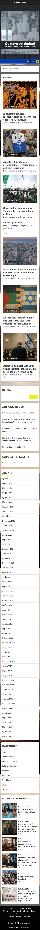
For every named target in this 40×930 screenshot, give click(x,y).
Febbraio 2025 (8, 549)
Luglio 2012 (7, 628)
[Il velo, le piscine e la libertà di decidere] (9, 810)
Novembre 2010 (8, 661)
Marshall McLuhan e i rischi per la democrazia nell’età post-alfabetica (27, 861)
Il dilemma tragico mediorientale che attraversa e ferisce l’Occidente (19, 116)
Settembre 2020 (8, 600)
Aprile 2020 (7, 610)
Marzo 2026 (7, 502)
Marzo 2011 (7, 657)
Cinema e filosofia (9, 756)
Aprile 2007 (7, 731)
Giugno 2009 (7, 694)
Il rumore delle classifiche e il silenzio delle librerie (27, 844)
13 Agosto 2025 (27, 375)
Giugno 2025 (7, 544)
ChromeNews (14, 927)
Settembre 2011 (8, 642)
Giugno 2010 (7, 675)
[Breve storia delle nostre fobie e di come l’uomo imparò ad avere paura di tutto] (9, 827)
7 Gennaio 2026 (27, 217)
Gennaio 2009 (7, 699)
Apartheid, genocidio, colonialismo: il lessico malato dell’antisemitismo (20, 164)
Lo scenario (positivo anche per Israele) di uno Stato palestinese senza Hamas (18, 320)
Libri (29, 908)
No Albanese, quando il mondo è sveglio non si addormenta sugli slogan (20, 272)
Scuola (4, 785)
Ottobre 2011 (7, 638)
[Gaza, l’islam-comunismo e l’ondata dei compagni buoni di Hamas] (20, 189)
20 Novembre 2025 (28, 279)
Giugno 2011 (7, 647)
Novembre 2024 (8, 563)
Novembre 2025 (8, 521)
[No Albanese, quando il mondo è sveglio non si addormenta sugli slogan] (20, 251)
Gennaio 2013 (7, 619)
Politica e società (11, 106)
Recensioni (6, 775)
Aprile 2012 (7, 633)
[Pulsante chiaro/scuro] (29, 61)
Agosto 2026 (7, 479)
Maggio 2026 (7, 493)
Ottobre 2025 (7, 525)
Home (10, 908)
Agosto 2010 (7, 666)
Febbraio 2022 (8, 591)
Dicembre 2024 (8, 558)
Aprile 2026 (7, 497)
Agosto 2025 (7, 535)
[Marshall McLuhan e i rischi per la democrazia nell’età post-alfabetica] (9, 860)
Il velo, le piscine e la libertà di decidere (18, 413)
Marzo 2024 (7, 582)
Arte (4, 752)
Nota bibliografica (20, 908)
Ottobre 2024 (7, 568)
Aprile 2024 (7, 577)
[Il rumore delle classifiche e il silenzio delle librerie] (9, 844)
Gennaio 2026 (7, 511)
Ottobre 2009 (7, 689)
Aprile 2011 (7, 652)
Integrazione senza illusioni (13, 447)
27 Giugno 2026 (27, 123)
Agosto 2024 (7, 572)
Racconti (5, 771)
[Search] (33, 61)
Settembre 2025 (8, 530)
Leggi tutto (9, 233)
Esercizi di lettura (9, 761)
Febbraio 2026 (8, 507)
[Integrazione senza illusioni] (9, 877)
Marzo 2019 (7, 614)
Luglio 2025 (7, 539)
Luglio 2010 (7, 671)
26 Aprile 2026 (27, 171)
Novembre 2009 (8, 685)
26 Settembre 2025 (28, 327)
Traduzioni (6, 789)
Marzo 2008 (7, 708)
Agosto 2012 (7, 624)
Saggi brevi (7, 780)
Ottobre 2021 (7, 596)
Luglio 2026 (7, 483)
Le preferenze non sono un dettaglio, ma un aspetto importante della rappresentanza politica (28, 897)
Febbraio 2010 (8, 680)
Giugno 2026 (7, 488)
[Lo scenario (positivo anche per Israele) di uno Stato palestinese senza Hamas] (20, 299)
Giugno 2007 (7, 722)
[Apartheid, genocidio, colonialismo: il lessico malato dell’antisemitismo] (20, 143)
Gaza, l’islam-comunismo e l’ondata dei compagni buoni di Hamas (18, 211)
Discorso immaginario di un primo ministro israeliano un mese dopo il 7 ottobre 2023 (19, 368)
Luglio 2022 (7, 586)
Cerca (6, 390)
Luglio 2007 (7, 717)
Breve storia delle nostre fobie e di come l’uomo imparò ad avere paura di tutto (28, 828)
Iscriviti (37, 61)
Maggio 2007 (7, 727)
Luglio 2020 (7, 605)
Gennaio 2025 (7, 554)
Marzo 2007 (7, 736)
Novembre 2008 (8, 703)
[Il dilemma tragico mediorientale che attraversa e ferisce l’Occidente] (20, 95)
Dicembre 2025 (8, 516)
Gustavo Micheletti (20, 43)
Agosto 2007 (7, 713)
